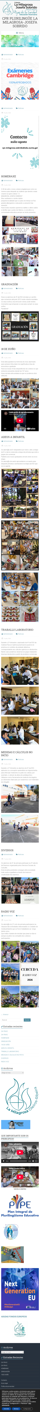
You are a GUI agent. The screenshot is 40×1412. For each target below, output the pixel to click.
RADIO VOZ (8, 920)
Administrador (8, 63)
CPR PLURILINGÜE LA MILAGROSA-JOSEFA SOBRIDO (20, 22)
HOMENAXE (8, 185)
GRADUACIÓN (9, 293)
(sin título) (4, 1040)
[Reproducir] (4, 1170)
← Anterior (4, 1023)
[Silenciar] (33, 1170)
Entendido (6, 1409)
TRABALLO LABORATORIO (17, 638)
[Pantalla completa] (36, 1170)
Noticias (21, 63)
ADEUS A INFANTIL (13, 446)
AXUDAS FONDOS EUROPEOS (14, 1325)
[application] (20, 1161)
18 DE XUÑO (8, 358)
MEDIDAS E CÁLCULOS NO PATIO (17, 763)
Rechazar (16, 1409)
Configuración (27, 1409)
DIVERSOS (7, 859)
